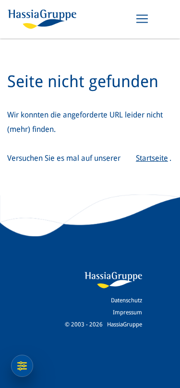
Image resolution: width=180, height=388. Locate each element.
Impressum (127, 312)
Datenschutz (126, 300)
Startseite (152, 158)
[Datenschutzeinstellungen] (22, 365)
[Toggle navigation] (142, 19)
